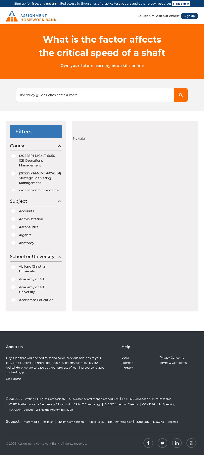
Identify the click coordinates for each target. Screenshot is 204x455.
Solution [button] (144, 16)
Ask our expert (167, 16)
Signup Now (181, 3)
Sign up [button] (189, 16)
